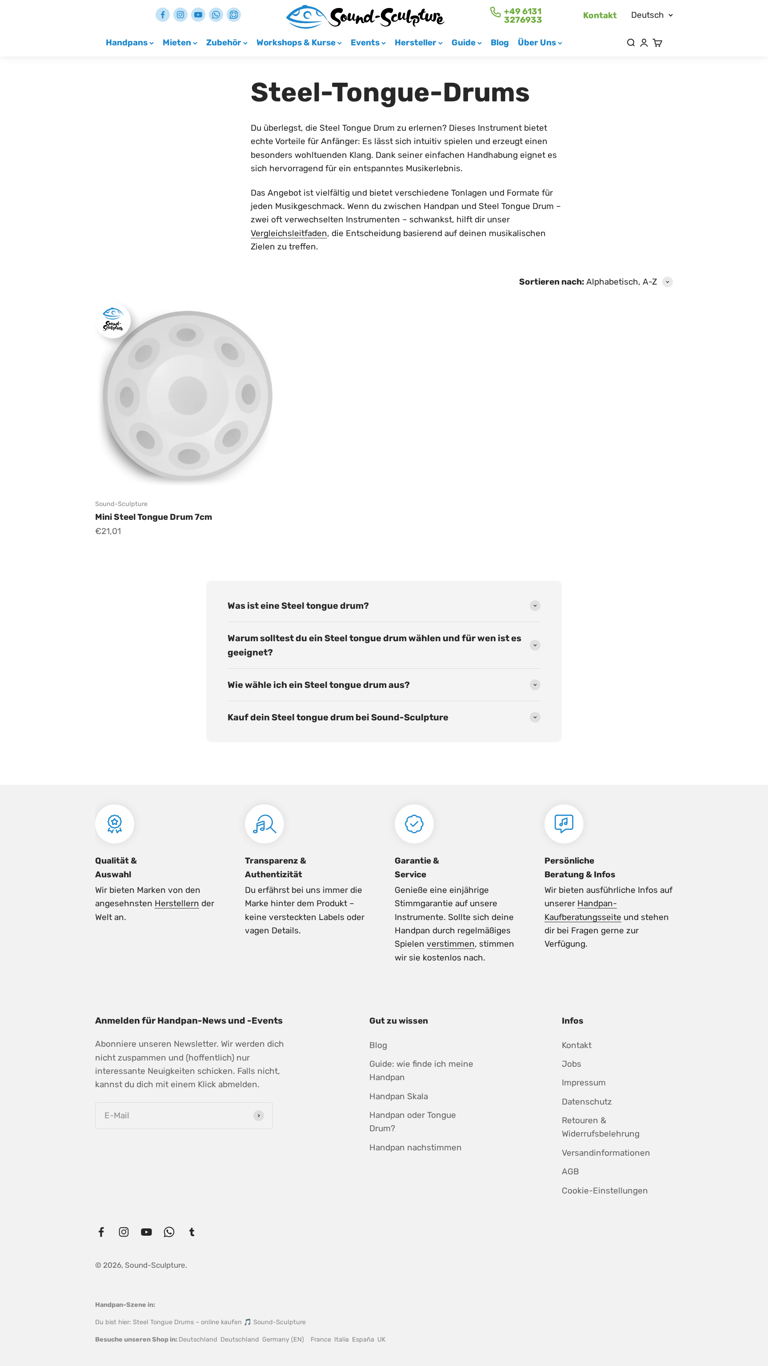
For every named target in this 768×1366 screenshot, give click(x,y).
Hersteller (415, 42)
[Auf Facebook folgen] (163, 15)
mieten (177, 42)
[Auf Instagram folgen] (180, 15)
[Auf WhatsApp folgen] (216, 15)
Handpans (127, 42)
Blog (500, 42)
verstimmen (451, 944)
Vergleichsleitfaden (289, 233)
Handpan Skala (398, 1096)
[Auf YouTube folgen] (198, 15)
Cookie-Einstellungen (605, 1190)
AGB (570, 1171)
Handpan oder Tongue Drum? (412, 1121)
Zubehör (223, 42)
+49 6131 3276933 (523, 15)
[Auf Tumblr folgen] (234, 15)
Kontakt (600, 15)
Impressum (584, 1082)
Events (365, 42)
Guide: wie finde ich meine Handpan (421, 1070)
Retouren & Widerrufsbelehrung (601, 1127)
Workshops (296, 42)
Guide (464, 42)
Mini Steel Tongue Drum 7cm (153, 517)
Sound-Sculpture (121, 504)
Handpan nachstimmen (415, 1147)
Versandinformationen (606, 1153)
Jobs (571, 1064)
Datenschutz (587, 1102)
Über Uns (537, 42)
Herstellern (177, 903)
